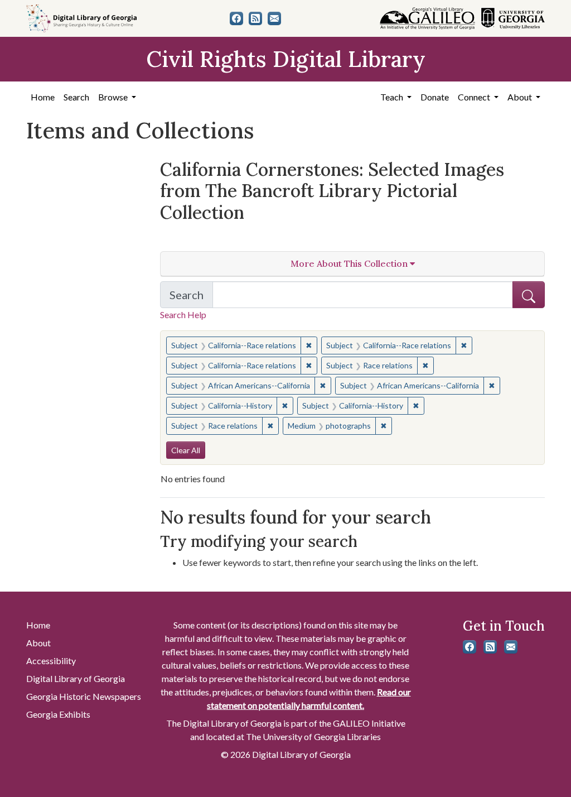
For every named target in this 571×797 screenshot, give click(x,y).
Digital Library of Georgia (75, 678)
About (38, 642)
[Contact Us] (274, 18)
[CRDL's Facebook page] (236, 18)
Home (43, 97)
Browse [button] (113, 97)
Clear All (185, 450)
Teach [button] (392, 97)
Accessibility (51, 660)
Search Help (183, 314)
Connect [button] (475, 97)
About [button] (520, 97)
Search (76, 97)
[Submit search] (528, 294)
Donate (434, 97)
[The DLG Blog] (255, 18)
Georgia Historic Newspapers (83, 696)
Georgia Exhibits (58, 714)
